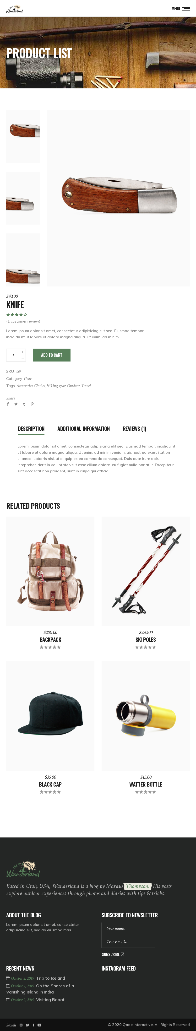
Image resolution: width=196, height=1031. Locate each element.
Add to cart (51, 355)
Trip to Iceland (50, 978)
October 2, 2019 (23, 978)
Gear (27, 378)
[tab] (31, 428)
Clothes (39, 386)
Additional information (83, 428)
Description (31, 428)
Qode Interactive (138, 1024)
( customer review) (23, 321)
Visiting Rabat (50, 999)
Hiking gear (56, 386)
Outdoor (73, 386)
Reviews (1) (134, 428)
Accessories (24, 386)
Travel (86, 386)
